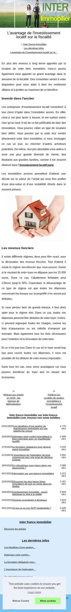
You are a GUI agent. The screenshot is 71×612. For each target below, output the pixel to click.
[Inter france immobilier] (35, 14)
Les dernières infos (34, 48)
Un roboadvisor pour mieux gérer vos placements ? (31, 466)
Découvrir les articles (15, 529)
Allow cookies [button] (48, 600)
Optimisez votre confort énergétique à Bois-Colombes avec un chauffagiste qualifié (32, 438)
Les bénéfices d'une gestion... (19, 547)
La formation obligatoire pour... (20, 562)
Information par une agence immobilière (33, 473)
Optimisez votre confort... (17, 554)
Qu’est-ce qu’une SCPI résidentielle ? (31, 508)
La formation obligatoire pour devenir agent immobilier (31, 448)
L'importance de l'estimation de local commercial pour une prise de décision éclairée (32, 457)
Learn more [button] (34, 592)
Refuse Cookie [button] (21, 600)
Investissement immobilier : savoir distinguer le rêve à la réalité (30, 493)
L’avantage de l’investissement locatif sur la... (33, 52)
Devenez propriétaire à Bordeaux (29, 500)
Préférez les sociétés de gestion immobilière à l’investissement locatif (54, 400)
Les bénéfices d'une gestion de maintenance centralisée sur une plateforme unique (30, 428)
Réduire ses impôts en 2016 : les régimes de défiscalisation (13, 399)
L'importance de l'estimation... (19, 569)
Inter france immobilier (35, 44)
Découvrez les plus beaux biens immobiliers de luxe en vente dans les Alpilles (32, 483)
